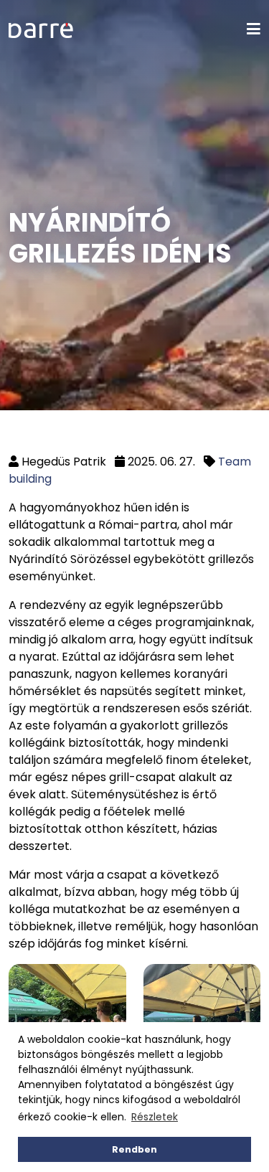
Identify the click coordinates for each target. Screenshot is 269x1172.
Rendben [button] (134, 1149)
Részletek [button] (154, 1117)
